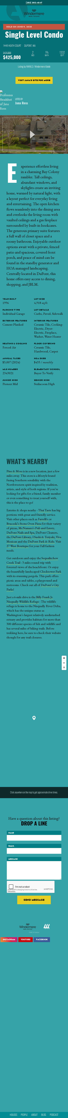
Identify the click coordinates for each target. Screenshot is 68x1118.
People (24, 1115)
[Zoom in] (64, 658)
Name (11, 833)
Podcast (54, 1115)
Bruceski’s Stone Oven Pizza (23, 523)
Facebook (42, 939)
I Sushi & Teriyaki (43, 537)
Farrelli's (43, 519)
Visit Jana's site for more (34, 80)
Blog (43, 1115)
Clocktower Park (50, 571)
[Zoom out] (64, 662)
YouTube (25, 939)
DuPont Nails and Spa (20, 532)
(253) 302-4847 (34, 2)
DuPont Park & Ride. (41, 541)
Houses (13, 1115)
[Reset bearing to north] (64, 667)
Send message (34, 899)
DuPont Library (21, 537)
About (34, 1115)
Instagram (9, 939)
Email (11, 846)
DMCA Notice (34, 932)
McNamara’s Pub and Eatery (36, 528)
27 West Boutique (17, 546)
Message (13, 859)
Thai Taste (44, 510)
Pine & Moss (14, 471)
